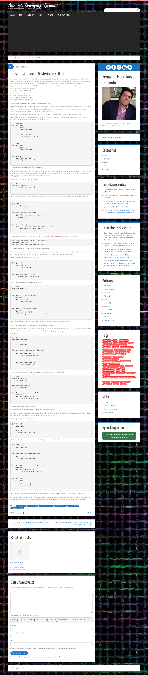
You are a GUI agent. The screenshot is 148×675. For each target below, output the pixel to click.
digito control (107, 356)
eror (117, 359)
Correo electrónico (17, 633)
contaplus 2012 (108, 350)
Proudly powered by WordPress (22, 668)
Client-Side (123, 343)
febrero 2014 (108, 296)
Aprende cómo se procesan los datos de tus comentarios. (56, 657)
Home (12, 58)
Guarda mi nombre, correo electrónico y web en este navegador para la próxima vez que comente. (44, 648)
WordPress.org (109, 412)
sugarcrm (106, 382)
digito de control (118, 356)
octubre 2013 (108, 303)
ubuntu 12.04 (107, 384)
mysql (122, 368)
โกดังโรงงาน (108, 261)
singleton (106, 375)
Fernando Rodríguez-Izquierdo (33, 5)
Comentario (14, 591)
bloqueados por (119, 436)
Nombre (13, 625)
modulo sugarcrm (112, 368)
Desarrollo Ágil (32, 506)
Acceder (106, 402)
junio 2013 (107, 306)
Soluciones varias (63, 15)
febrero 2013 (108, 313)
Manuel (106, 249)
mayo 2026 (107, 285)
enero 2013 (107, 317)
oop (118, 370)
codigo (130, 343)
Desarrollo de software (46, 506)
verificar (123, 384)
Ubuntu (50, 15)
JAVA (40, 15)
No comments (17, 513)
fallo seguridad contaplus (110, 361)
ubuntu (127, 382)
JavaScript (31, 15)
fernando (27, 513)
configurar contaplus (127, 347)
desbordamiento (108, 354)
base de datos (124, 340)
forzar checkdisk (125, 361)
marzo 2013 (108, 310)
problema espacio (109, 373)
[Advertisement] (74, 35)
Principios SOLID (73, 506)
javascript (128, 366)
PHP (20, 15)
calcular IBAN (107, 343)
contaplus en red (120, 350)
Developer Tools (120, 354)
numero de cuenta (109, 370)
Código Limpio (21, 506)
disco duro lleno (108, 359)
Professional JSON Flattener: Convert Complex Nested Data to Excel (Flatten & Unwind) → (73, 524)
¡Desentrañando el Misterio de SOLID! (116, 207)
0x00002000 (107, 340)
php (123, 370)
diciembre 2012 (109, 320)
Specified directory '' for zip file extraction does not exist (118, 377)
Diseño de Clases (60, 506)
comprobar (107, 347)
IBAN (105, 363)
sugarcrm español (117, 382)
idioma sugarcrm (114, 363)
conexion (115, 347)
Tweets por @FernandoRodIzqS (112, 137)
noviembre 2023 (109, 289)
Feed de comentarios (110, 409)
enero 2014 (107, 299)
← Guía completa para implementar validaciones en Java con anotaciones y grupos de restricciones (29, 524)
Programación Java (17, 508)
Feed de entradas (109, 405)
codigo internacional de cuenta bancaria (115, 345)
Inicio (12, 15)
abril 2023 (107, 292)
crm (129, 350)
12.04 (115, 340)
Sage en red (131, 373)
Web (11, 640)
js (104, 368)
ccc (115, 343)
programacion (120, 373)
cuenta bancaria (108, 352)
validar (116, 384)
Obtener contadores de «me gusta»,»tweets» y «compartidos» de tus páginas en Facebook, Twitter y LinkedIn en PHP (119, 263)
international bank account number (113, 366)
